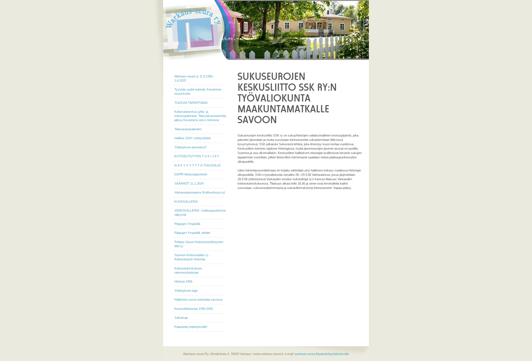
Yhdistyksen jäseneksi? (190, 147)
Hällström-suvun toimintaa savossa (198, 299)
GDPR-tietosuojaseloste (190, 174)
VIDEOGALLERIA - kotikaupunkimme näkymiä (200, 212)
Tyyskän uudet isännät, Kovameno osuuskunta (197, 91)
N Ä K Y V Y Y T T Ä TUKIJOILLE (197, 165)
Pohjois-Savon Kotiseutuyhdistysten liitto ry (198, 244)
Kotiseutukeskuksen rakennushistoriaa (188, 270)
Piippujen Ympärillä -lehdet (192, 232)
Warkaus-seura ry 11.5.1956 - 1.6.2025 (194, 78)
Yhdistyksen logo (186, 290)
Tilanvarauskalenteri (187, 129)
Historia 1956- (183, 281)
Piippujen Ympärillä (187, 224)
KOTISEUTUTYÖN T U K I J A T (196, 156)
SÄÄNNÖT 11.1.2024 (188, 183)
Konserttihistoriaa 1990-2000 (193, 308)
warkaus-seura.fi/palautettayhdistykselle (321, 354)
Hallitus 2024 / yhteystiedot (192, 138)
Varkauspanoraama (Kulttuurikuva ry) (199, 192)
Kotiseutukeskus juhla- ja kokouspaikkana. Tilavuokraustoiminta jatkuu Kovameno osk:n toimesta (200, 116)
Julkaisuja (181, 317)
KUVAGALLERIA (186, 201)
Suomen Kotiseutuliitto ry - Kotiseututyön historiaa (192, 257)
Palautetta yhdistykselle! (190, 327)
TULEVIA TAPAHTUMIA (191, 102)
